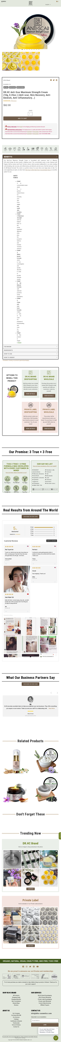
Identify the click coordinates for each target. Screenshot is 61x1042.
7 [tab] (36, 49)
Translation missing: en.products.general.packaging (16, 360)
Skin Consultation (16, 1001)
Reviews (16, 1005)
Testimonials (16, 1023)
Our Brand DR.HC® (16, 1015)
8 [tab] (39, 49)
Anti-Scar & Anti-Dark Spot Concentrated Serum (38, 170)
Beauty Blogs (16, 1003)
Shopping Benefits (16, 999)
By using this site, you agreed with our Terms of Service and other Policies (20, 1036)
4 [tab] (29, 49)
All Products (16, 995)
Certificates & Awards (16, 1021)
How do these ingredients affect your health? (45, 466)
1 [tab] (22, 49)
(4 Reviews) (13, 101)
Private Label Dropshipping (45, 999)
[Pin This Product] (56, 80)
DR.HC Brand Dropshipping (45, 995)
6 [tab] (34, 49)
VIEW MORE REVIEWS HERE (30, 516)
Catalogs (16, 1019)
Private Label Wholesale (45, 1001)
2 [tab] (24, 49)
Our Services (16, 1017)
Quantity (30, 110)
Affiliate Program (44, 1005)
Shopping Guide (16, 997)
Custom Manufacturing (45, 1003)
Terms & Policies (16, 1025)
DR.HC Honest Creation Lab (23, 1039)
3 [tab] (27, 49)
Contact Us (16, 1027)
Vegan (19, 342)
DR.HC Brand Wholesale (45, 997)
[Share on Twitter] (54, 80)
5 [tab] (31, 49)
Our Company (16, 1013)
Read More (51, 708)
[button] (48, 4)
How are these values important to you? (16, 472)
